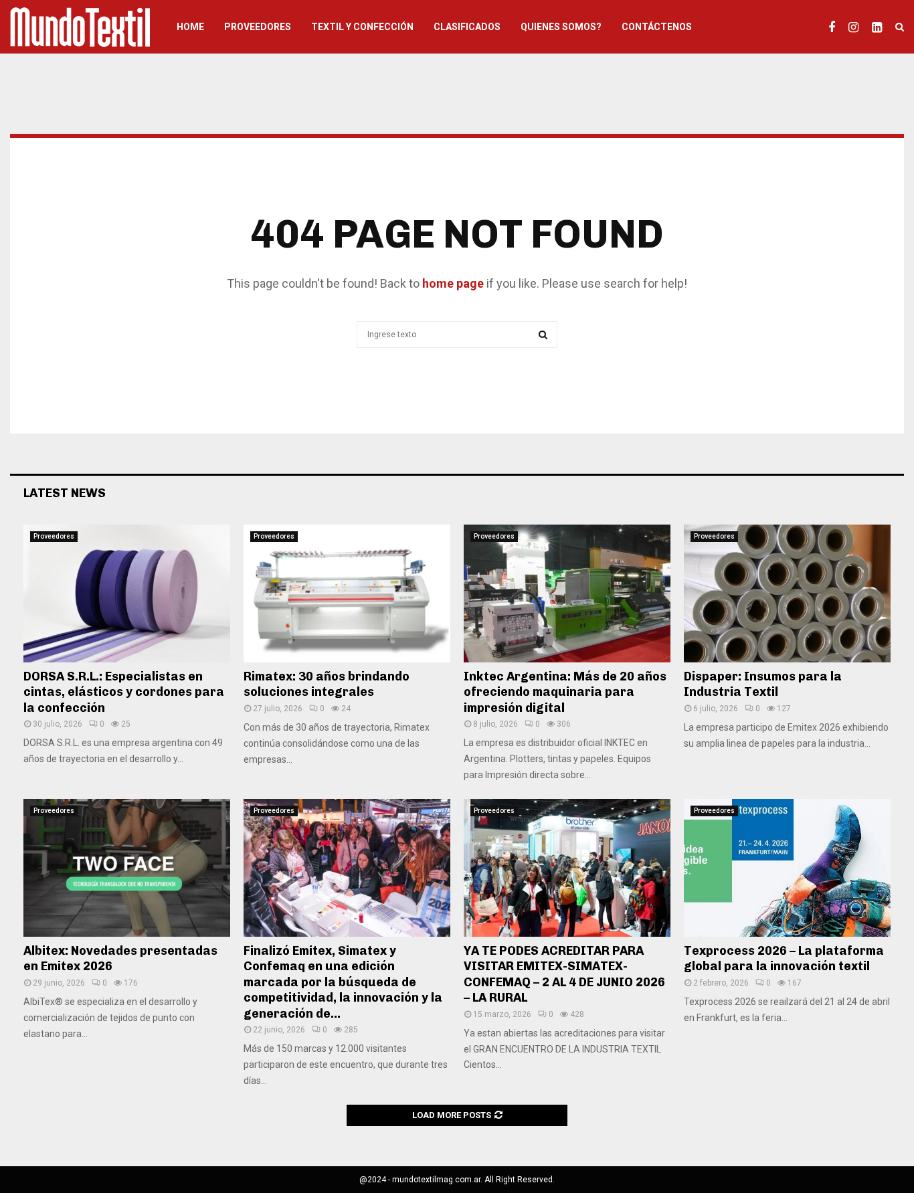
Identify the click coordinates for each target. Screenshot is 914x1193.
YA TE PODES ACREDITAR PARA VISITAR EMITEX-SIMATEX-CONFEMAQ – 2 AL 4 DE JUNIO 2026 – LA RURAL (564, 974)
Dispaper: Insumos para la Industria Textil (763, 684)
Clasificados (467, 26)
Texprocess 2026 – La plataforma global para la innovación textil (784, 958)
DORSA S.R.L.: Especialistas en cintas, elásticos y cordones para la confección (123, 692)
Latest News (64, 493)
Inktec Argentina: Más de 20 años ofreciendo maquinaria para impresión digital (565, 692)
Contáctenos (657, 26)
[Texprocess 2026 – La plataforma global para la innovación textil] (787, 868)
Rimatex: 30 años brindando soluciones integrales (326, 684)
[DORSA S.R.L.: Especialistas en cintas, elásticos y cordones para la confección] (126, 593)
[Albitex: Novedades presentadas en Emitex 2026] (126, 868)
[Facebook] (835, 27)
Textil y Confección (362, 26)
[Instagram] (856, 27)
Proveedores (257, 26)
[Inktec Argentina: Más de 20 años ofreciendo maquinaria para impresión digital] (567, 593)
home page (453, 283)
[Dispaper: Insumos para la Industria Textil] (787, 593)
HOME (190, 26)
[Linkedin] (880, 27)
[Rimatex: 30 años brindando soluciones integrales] (347, 593)
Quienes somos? (561, 26)
